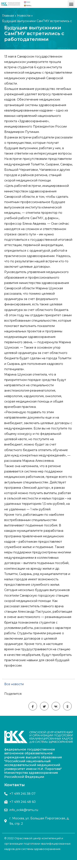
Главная (8, 16)
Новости (23, 16)
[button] (71, 3)
